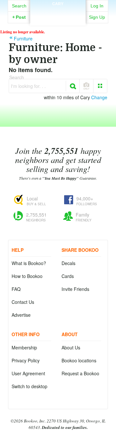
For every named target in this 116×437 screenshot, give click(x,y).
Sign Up (97, 17)
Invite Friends (75, 289)
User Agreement (28, 373)
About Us (71, 347)
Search (19, 5)
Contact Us (23, 302)
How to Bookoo (27, 276)
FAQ (16, 289)
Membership (24, 347)
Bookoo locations (79, 360)
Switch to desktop (29, 386)
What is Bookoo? (29, 263)
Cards (68, 276)
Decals (68, 263)
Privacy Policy (26, 360)
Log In (97, 5)
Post (19, 17)
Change (99, 97)
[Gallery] (100, 86)
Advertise (21, 315)
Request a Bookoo (80, 373)
